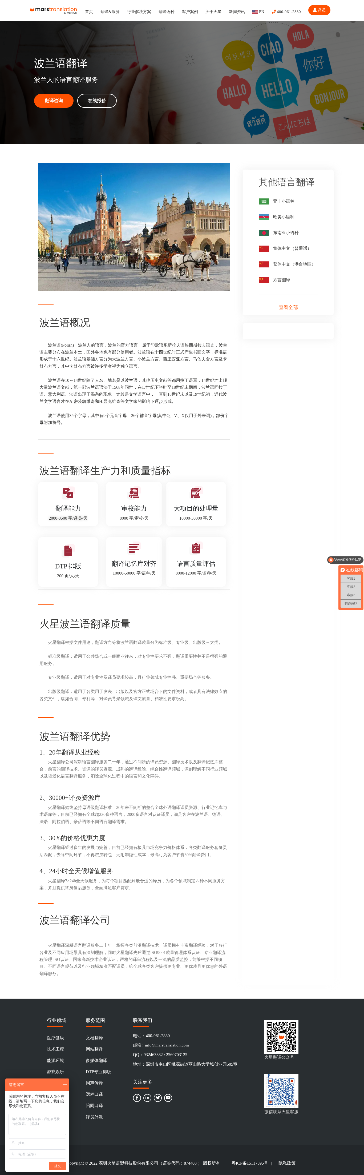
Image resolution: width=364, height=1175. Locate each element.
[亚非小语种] (264, 201)
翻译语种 (167, 12)
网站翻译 (94, 1049)
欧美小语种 (283, 217)
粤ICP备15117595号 (250, 1163)
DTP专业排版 (98, 1071)
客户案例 (190, 12)
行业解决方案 (139, 12)
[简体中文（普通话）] (264, 248)
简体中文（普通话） (292, 248)
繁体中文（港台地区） (294, 264)
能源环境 (55, 1060)
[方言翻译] (264, 280)
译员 (321, 10)
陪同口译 (94, 1105)
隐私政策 (287, 1163)
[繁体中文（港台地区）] (264, 264)
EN (261, 12)
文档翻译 (94, 1038)
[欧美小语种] (264, 217)
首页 (89, 12)
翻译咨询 (54, 100)
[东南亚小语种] (264, 233)
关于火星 (213, 12)
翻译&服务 (110, 12)
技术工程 (55, 1049)
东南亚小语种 (286, 232)
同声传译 (94, 1083)
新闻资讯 (237, 12)
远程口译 (94, 1094)
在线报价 (97, 100)
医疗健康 (55, 1038)
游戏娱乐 (55, 1071)
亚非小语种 (283, 201)
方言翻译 (281, 280)
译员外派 (94, 1117)
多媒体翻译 (96, 1060)
